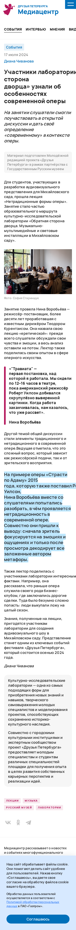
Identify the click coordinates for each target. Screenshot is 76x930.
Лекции (12, 800)
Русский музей (19, 807)
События (14, 47)
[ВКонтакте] (8, 822)
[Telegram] (28, 822)
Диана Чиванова (19, 61)
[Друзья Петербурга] (31, 10)
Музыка (31, 800)
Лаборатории (49, 807)
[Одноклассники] (18, 822)
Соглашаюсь (38, 919)
